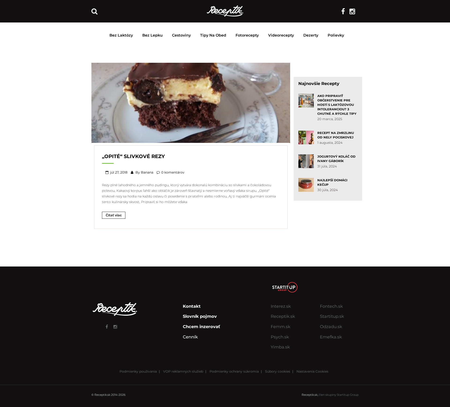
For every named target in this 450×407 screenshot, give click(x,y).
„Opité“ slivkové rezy (133, 156)
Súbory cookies (277, 371)
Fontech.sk (331, 306)
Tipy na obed (213, 35)
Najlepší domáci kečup (332, 182)
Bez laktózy (121, 35)
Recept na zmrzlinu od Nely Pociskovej (335, 135)
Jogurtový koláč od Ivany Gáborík (336, 159)
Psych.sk (280, 337)
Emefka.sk (331, 337)
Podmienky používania (138, 371)
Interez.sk (281, 306)
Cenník (190, 337)
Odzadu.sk (331, 326)
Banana (147, 172)
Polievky (336, 35)
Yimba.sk (280, 347)
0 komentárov (172, 172)
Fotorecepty (247, 35)
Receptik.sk (283, 316)
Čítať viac (114, 215)
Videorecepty (281, 35)
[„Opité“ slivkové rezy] (190, 102)
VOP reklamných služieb (183, 371)
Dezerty (310, 35)
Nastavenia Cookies (312, 371)
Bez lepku (152, 35)
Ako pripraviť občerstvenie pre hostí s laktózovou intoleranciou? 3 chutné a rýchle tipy (336, 104)
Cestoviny (181, 35)
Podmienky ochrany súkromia (234, 371)
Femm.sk (280, 326)
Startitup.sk (332, 316)
